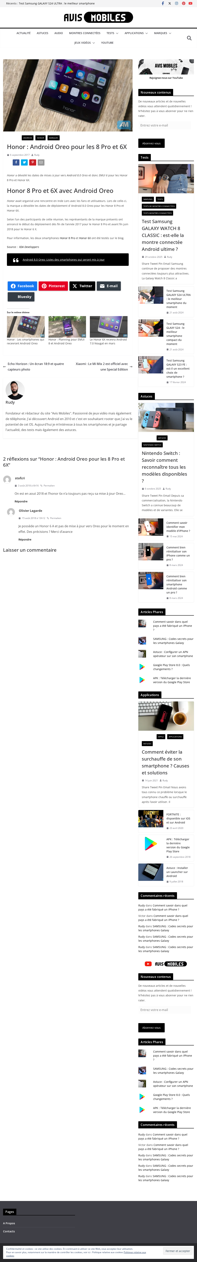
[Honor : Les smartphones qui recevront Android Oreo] (26, 327)
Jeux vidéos (82, 42)
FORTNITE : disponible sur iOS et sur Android (178, 818)
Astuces (42, 33)
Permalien (49, 485)
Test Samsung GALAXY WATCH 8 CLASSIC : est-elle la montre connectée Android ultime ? (163, 235)
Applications (134, 33)
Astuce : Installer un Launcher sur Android (177, 872)
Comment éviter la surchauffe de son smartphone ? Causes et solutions (165, 762)
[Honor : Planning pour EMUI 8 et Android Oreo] (67, 327)
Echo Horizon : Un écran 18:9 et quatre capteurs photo (36, 367)
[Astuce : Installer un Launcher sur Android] (150, 875)
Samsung (147, 199)
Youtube (107, 42)
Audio (58, 33)
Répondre (21, 501)
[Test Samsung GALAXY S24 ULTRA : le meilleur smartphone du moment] (150, 301)
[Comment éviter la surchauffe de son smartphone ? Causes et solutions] (166, 716)
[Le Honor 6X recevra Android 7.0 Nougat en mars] (109, 327)
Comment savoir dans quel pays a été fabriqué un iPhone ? (172, 626)
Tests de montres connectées (159, 206)
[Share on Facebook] (16, 163)
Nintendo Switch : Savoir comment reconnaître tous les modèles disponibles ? (164, 467)
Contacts (9, 1231)
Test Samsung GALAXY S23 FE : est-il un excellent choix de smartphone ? (177, 368)
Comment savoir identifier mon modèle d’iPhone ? (178, 527)
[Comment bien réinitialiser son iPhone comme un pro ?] (150, 556)
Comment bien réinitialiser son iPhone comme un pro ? (178, 553)
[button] (116, 33)
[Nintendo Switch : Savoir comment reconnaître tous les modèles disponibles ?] (166, 417)
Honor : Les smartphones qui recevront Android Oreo (25, 341)
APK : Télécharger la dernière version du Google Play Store (178, 845)
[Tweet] (24, 163)
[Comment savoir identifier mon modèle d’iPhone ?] (150, 529)
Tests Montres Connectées (157, 213)
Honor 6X (85, 238)
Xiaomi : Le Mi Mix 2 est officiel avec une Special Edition (102, 367)
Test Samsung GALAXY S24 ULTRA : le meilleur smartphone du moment (178, 299)
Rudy (36, 154)
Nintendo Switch (152, 445)
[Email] (41, 163)
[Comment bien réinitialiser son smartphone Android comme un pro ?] (150, 587)
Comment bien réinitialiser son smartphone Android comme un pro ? (176, 584)
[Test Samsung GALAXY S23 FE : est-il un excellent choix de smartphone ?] (150, 371)
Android (27, 137)
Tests (110, 33)
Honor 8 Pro (67, 238)
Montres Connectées (84, 33)
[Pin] (33, 163)
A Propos (9, 1223)
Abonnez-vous (151, 143)
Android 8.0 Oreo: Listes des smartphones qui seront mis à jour (64, 259)
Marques (160, 33)
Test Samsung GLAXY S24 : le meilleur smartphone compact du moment (175, 334)
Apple (161, 736)
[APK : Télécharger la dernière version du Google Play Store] (150, 848)
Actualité (24, 33)
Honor (40, 137)
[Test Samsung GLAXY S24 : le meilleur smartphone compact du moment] (150, 336)
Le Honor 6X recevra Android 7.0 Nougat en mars (108, 341)
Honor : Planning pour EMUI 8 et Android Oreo (66, 341)
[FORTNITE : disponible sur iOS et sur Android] (150, 821)
